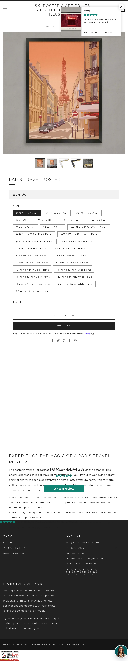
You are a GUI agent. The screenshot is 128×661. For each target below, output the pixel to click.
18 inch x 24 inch (25, 227)
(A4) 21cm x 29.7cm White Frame (89, 227)
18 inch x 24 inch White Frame (75, 276)
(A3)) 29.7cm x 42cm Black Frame (35, 241)
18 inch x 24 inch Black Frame (33, 284)
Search (7, 542)
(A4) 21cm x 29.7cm (27, 213)
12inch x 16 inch (72, 220)
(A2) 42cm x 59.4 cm (87, 213)
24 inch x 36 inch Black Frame (33, 291)
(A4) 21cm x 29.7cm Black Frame (34, 234)
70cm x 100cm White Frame (70, 255)
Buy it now (64, 325)
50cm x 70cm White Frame (77, 241)
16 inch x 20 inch (98, 220)
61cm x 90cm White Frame (70, 248)
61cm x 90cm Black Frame (31, 255)
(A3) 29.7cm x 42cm (57, 213)
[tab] (40, 163)
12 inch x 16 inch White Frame (72, 262)
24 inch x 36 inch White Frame (75, 284)
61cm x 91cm (23, 220)
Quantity (18, 302)
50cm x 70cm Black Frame (31, 248)
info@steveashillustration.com (85, 542)
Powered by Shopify (12, 644)
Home (48, 27)
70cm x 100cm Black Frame (32, 262)
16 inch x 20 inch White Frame (74, 269)
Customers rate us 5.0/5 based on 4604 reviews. (48, 521)
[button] (121, 6)
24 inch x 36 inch (52, 227)
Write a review (64, 488)
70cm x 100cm (46, 220)
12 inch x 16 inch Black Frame (32, 269)
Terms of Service (13, 553)
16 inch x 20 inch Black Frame (33, 276)
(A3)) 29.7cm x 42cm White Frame (79, 234)
